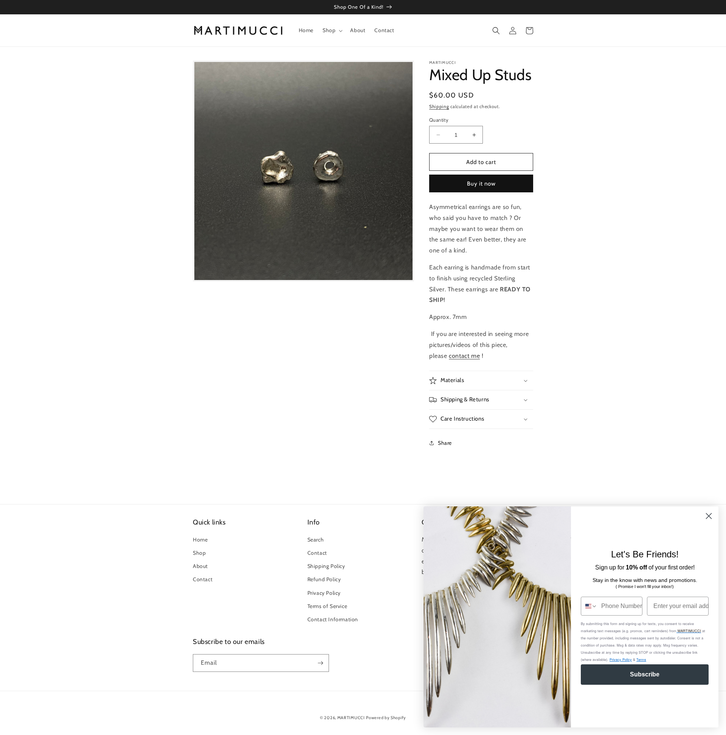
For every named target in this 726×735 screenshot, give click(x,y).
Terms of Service (327, 606)
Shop (199, 552)
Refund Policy (324, 579)
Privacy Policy (324, 593)
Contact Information (332, 619)
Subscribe (644, 674)
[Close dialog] (708, 516)
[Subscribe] (320, 663)
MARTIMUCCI (351, 717)
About (200, 566)
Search (315, 539)
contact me (464, 355)
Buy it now (481, 183)
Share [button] (445, 442)
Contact (203, 579)
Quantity (438, 120)
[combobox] (589, 606)
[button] (332, 30)
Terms (641, 659)
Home (200, 539)
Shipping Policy (326, 566)
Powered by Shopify (386, 717)
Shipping (439, 106)
